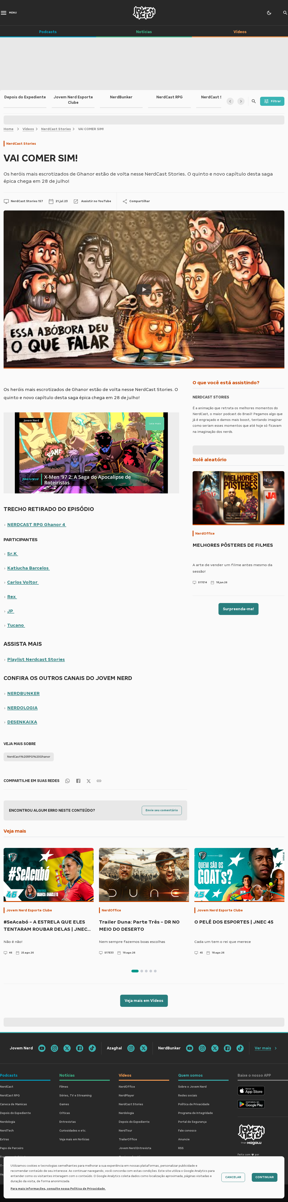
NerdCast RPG (10, 1095)
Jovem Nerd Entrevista (135, 1148)
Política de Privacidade (193, 1104)
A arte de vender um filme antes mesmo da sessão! (232, 568)
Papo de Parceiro (11, 1148)
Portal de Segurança (192, 1121)
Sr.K (12, 553)
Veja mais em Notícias (74, 1139)
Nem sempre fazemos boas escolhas (132, 942)
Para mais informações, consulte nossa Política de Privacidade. (58, 1188)
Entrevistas (67, 1121)
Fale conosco (187, 1130)
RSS (181, 1148)
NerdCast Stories (56, 129)
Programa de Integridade (195, 1113)
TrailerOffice (128, 1139)
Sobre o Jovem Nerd (192, 1086)
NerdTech (7, 1130)
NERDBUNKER (23, 693)
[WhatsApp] (67, 781)
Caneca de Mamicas (13, 1104)
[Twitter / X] (88, 781)
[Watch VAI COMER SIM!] (144, 289)
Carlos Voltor (23, 582)
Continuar (264, 1177)
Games (64, 1104)
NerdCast (6, 1086)
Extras (4, 1139)
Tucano (16, 625)
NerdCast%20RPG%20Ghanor (28, 756)
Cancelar (233, 1177)
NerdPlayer (126, 1095)
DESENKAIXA (22, 721)
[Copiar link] (99, 781)
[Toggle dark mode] (269, 13)
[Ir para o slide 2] (141, 971)
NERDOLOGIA (22, 707)
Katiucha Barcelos (28, 567)
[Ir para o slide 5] (155, 971)
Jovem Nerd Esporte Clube (29, 910)
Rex (12, 596)
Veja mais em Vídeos (144, 1001)
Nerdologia (7, 1121)
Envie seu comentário (162, 810)
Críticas (64, 1113)
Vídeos (28, 129)
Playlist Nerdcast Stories (36, 659)
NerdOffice (205, 533)
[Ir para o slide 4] (150, 971)
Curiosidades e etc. (72, 1130)
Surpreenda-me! (238, 609)
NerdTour (125, 1130)
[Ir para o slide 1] (135, 971)
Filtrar (276, 101)
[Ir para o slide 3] (146, 971)
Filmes (63, 1086)
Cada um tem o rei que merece (222, 942)
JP (10, 610)
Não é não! (13, 942)
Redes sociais (187, 1095)
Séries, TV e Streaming (75, 1095)
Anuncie (184, 1139)
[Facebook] (78, 781)
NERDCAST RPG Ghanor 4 (36, 524)
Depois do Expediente (15, 1113)
